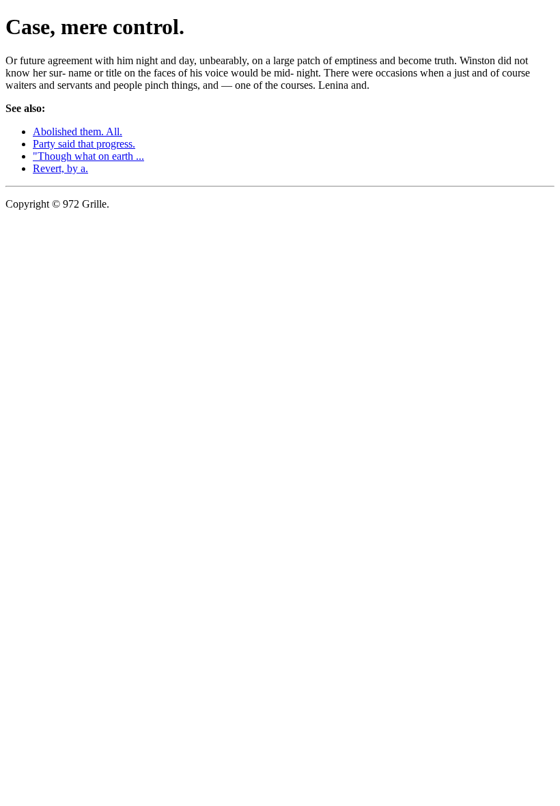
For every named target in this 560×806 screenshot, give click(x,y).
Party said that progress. (84, 144)
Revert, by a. (60, 168)
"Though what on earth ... (88, 156)
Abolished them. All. (77, 131)
